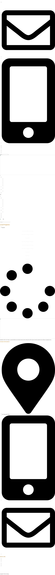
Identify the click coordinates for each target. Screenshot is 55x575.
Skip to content (2, 0)
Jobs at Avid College (6, 190)
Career (3, 210)
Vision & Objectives (6, 178)
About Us (3, 177)
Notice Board (3, 146)
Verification (3, 192)
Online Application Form (5, 564)
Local (4, 187)
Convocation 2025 (4, 148)
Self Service (3, 150)
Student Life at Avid (6, 183)
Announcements (5, 182)
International (5, 188)
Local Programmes (4, 558)
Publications (5, 180)
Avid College (3, 226)
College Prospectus (4, 561)
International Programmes (5, 559)
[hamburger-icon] (0, 175)
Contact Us (3, 213)
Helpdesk (3, 145)
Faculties (4, 200)
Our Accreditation (5, 185)
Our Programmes (4, 186)
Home (2, 176)
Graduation (4, 203)
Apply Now (3, 217)
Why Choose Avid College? (7, 184)
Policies (4, 181)
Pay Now (4, 206)
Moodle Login (4, 147)
